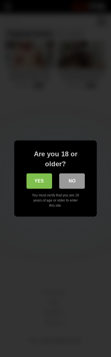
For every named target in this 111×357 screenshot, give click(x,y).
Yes (39, 180)
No (72, 180)
